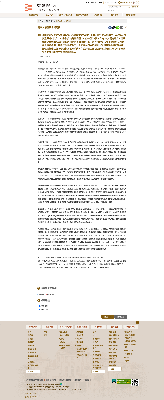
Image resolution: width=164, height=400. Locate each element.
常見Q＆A (113, 349)
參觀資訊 (112, 362)
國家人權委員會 (66, 327)
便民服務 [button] (114, 15)
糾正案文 (79, 339)
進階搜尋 (135, 7)
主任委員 (63, 332)
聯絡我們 (78, 380)
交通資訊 (87, 380)
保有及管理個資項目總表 (98, 366)
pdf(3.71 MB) (51, 294)
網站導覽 (93, 2)
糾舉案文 (79, 346)
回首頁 (87, 2)
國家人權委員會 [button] (65, 15)
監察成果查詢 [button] (82, 15)
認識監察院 (33, 327)
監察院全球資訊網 (42, 7)
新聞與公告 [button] (131, 15)
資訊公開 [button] (98, 15)
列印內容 (125, 27)
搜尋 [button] (128, 6)
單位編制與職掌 (33, 366)
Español (113, 2)
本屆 (45, 332)
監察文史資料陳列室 (114, 357)
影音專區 (128, 354)
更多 (31, 371)
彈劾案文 (79, 342)
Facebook (110, 27)
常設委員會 (32, 349)
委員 (62, 339)
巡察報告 (96, 362)
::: (0, 1)
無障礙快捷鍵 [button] (125, 2)
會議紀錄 (96, 352)
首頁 (41, 21)
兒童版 (100, 2)
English (107, 2)
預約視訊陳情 (114, 339)
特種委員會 (32, 352)
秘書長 (30, 339)
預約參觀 (112, 365)
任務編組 (31, 362)
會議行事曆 (97, 358)
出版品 (95, 342)
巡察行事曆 (97, 355)
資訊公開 (98, 327)
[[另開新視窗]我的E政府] (114, 381)
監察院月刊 (129, 351)
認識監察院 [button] (33, 15)
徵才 (127, 361)
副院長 (30, 335)
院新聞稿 (128, 332)
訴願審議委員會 (33, 357)
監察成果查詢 (82, 327)
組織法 (62, 342)
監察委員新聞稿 (130, 346)
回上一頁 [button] (107, 317)
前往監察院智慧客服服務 (133, 2)
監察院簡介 (32, 346)
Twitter (114, 27)
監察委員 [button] (49, 15)
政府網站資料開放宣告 (34, 380)
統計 (94, 335)
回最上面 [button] (120, 317)
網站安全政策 (51, 380)
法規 (94, 332)
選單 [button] (137, 322)
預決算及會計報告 (98, 347)
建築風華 (112, 352)
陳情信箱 (112, 342)
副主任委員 (64, 335)
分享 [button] (137, 2)
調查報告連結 (44, 306)
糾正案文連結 (44, 309)
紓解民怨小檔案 (81, 356)
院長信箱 (112, 332)
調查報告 (79, 335)
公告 (127, 357)
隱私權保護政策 (65, 380)
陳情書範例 (113, 346)
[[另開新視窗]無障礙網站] (124, 381)
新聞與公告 (49, 21)
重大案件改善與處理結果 (81, 350)
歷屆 (45, 335)
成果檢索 (79, 332)
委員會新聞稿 (130, 341)
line (117, 27)
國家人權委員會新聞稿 (63, 21)
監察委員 (49, 327)
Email (121, 27)
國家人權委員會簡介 (65, 347)
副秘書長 (31, 342)
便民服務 (114, 327)
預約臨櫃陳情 (114, 335)
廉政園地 (96, 339)
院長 (29, 332)
